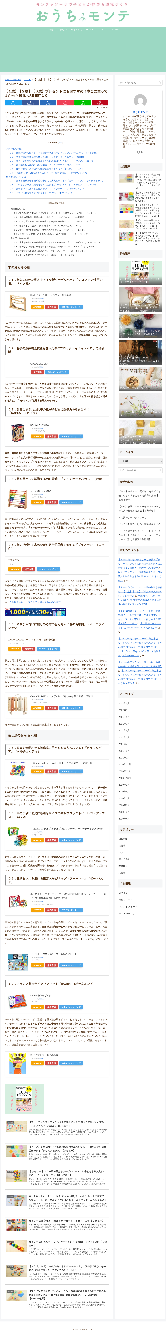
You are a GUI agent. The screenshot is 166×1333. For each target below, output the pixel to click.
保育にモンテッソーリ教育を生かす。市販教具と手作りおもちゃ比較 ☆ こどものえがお (140, 576)
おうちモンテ (140, 112)
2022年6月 (124, 703)
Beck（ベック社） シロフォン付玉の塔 (50, 295)
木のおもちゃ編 (14, 149)
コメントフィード (128, 906)
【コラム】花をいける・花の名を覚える (140, 524)
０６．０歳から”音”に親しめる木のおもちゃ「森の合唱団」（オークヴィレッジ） (49, 173)
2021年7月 (124, 723)
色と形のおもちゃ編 (16, 177)
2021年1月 (124, 757)
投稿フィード (126, 900)
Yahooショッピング (71, 307)
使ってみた (124, 859)
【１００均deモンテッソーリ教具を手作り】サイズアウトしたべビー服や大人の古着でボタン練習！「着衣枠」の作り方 (140, 563)
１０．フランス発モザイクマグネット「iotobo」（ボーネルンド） (42, 192)
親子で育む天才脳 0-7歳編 (44, 1055)
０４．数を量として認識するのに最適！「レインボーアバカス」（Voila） (45, 164)
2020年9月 (124, 784)
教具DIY (123, 866)
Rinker (41, 298)
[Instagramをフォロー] (138, 152)
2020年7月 (124, 798)
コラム (122, 852)
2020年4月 (124, 818)
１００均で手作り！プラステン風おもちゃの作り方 (35, 602)
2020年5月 (124, 812)
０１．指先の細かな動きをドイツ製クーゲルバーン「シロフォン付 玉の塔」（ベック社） (53, 153)
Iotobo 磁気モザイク (40, 995)
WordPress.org (126, 913)
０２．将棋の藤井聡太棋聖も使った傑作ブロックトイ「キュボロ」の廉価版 (46, 157)
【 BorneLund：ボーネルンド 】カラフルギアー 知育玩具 (61, 763)
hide (60, 142)
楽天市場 (51, 307)
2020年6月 (124, 805)
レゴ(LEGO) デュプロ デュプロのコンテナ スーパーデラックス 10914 (66, 828)
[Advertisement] (83, 53)
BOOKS (123, 839)
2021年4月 (124, 744)
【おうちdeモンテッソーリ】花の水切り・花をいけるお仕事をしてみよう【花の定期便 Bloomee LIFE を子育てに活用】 (140, 642)
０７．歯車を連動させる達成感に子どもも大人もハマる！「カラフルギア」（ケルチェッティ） (56, 180)
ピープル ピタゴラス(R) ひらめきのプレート (53, 954)
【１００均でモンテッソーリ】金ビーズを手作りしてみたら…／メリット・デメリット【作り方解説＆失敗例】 (140, 535)
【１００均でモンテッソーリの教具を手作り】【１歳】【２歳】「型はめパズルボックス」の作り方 (140, 591)
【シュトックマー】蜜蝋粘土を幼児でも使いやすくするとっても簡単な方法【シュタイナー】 (140, 495)
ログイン (123, 893)
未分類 (122, 873)
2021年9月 (124, 717)
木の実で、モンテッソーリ (133, 517)
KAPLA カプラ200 (39, 425)
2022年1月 (124, 710)
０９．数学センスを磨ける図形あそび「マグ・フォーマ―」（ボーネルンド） (48, 188)
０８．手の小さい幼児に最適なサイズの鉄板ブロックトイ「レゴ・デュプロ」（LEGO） (53, 184)
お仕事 (122, 845)
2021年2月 (124, 751)
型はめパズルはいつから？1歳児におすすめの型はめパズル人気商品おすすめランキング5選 (139, 599)
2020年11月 (125, 771)
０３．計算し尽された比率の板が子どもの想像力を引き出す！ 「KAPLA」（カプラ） (52, 161)
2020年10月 (125, 778)
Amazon (37, 307)
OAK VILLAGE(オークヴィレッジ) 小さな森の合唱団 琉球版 (61, 696)
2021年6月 (124, 730)
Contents (53, 203)
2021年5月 (124, 737)
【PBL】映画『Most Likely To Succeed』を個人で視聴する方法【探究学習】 (140, 508)
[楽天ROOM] (142, 152)
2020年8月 (124, 791)
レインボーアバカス (40, 491)
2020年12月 (125, 764)
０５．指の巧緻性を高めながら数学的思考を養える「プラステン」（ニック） (48, 168)
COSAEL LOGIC (39, 363)
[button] (160, 82)
